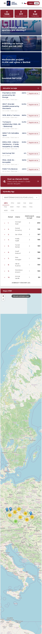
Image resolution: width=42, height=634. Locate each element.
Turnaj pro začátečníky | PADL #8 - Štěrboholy (11, 124)
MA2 (30, 203)
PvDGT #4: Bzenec (10, 169)
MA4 (24, 207)
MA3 (11, 207)
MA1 (18, 203)
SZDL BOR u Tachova (10, 115)
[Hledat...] (22, 3)
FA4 (30, 207)
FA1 (24, 203)
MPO (6, 203)
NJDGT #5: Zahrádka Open (10, 134)
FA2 (5, 207)
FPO (12, 203)
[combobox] (20, 198)
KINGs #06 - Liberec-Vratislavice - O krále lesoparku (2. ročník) (10, 144)
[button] (30, 513)
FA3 (18, 207)
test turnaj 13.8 (8, 153)
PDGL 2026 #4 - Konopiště (8, 161)
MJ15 (6, 210)
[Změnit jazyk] (25, 3)
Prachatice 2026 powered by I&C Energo (9, 95)
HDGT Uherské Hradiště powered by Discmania (10, 106)
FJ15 (12, 210)
